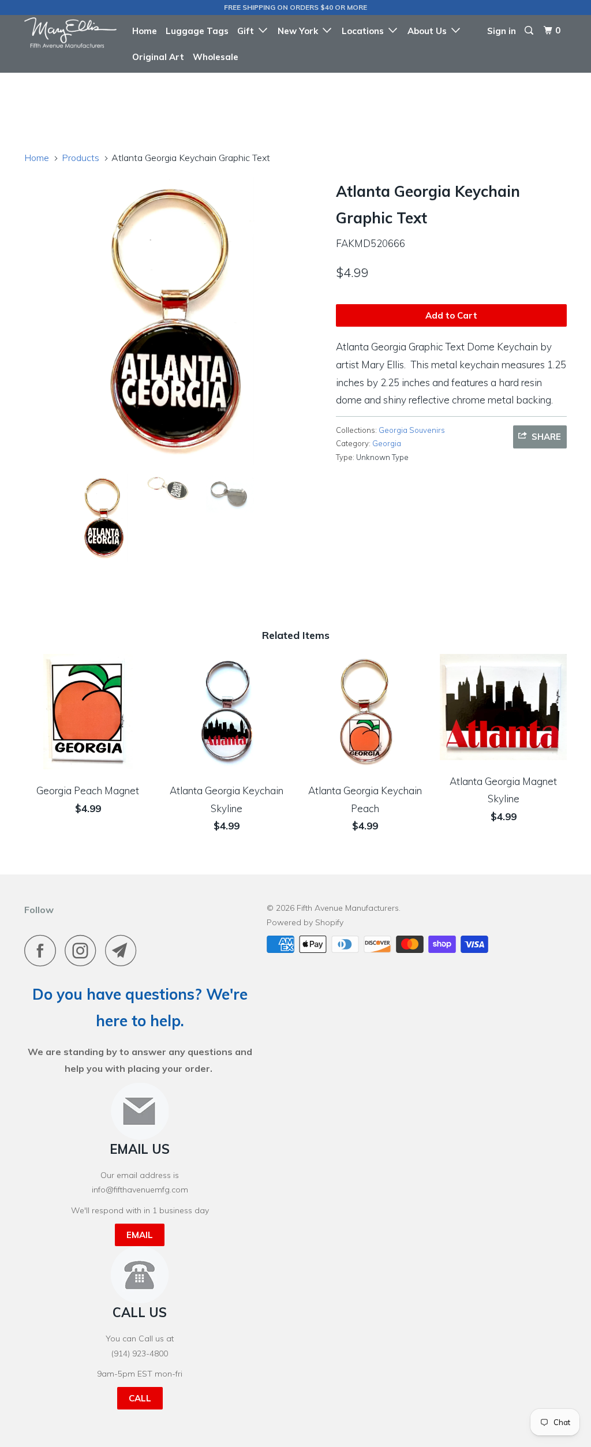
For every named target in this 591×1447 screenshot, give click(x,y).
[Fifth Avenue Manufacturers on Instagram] (84, 950)
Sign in (501, 30)
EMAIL (139, 1234)
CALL (140, 1398)
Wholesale (215, 56)
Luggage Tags (197, 30)
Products (80, 157)
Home (144, 30)
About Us (429, 30)
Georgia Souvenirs (412, 430)
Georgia (386, 443)
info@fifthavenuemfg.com (140, 1189)
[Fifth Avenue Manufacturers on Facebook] (43, 950)
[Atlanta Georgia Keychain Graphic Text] (174, 321)
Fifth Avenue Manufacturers (348, 908)
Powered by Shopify (305, 922)
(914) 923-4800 (139, 1353)
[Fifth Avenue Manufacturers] (70, 32)
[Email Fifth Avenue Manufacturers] (124, 950)
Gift (248, 30)
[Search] (529, 30)
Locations (365, 30)
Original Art (158, 56)
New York (300, 30)
